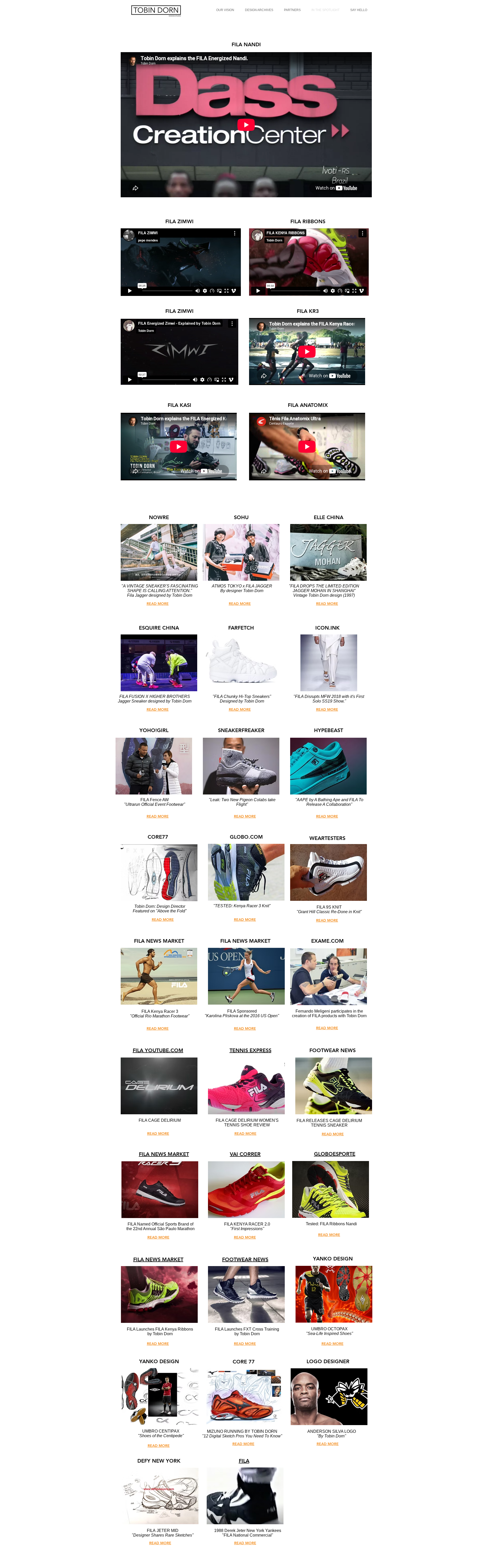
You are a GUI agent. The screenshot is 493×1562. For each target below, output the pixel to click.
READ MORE (158, 1028)
